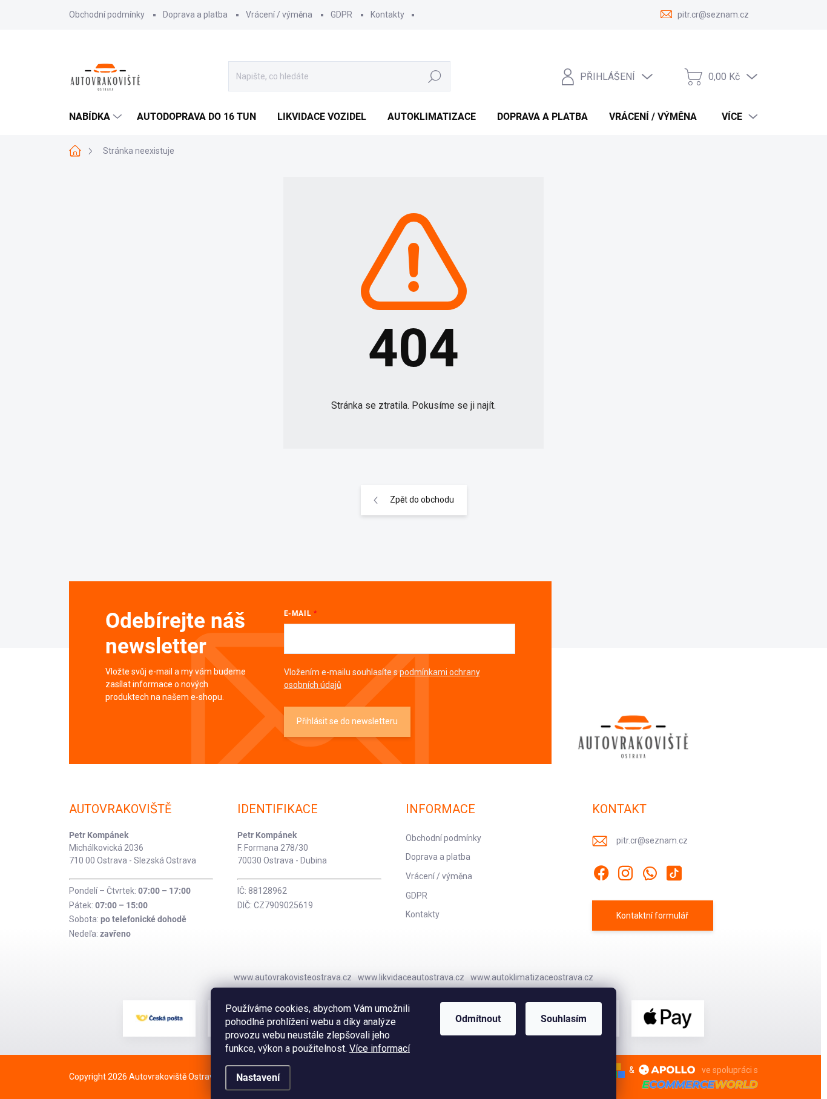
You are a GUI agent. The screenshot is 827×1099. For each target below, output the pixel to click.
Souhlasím (564, 1019)
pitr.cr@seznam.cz (652, 840)
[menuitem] (97, 117)
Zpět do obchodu (422, 499)
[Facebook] (601, 871)
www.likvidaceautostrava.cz (411, 977)
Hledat (435, 76)
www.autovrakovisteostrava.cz (293, 977)
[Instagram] (625, 871)
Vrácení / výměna (279, 14)
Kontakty (387, 14)
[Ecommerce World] (695, 1084)
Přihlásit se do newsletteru (347, 721)
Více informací (379, 1048)
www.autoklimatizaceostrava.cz (531, 977)
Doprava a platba (195, 14)
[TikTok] (674, 871)
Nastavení (258, 1077)
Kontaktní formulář (652, 915)
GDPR (341, 14)
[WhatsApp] (650, 871)
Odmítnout (478, 1019)
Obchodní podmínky (107, 14)
